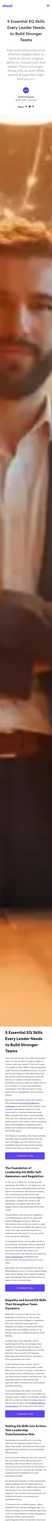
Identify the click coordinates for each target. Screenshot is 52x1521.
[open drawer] (47, 5)
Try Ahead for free (25, 1156)
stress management (14, 1257)
